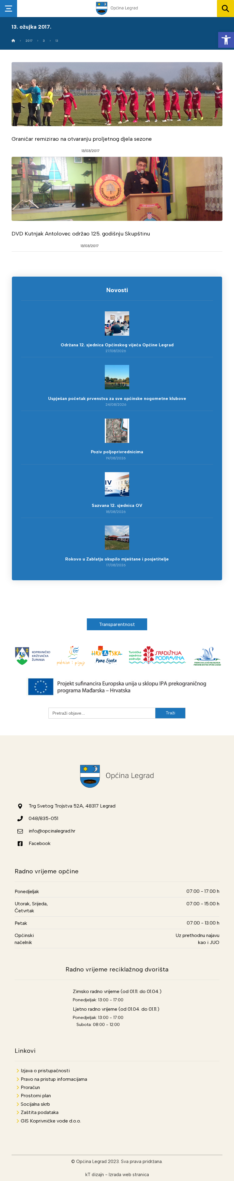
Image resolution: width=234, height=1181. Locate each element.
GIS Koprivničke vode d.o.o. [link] (51, 1121)
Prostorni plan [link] (36, 1095)
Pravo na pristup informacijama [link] (54, 1079)
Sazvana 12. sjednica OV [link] (117, 505)
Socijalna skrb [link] (35, 1104)
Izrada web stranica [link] (129, 1174)
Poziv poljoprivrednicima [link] (117, 451)
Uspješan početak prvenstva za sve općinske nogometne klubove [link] (117, 398)
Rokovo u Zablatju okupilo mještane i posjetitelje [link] (117, 559)
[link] (226, 40)
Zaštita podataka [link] (39, 1112)
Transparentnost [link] (117, 624)
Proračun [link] (30, 1087)
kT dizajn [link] (94, 1174)
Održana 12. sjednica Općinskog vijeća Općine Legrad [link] (117, 345)
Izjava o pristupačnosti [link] (45, 1070)
